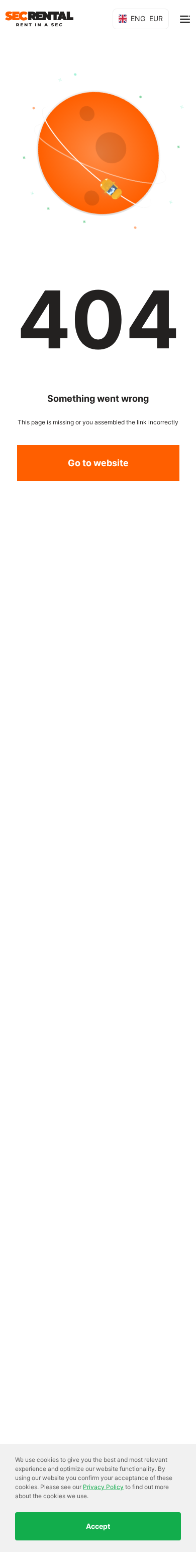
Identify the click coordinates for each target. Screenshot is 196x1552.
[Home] (39, 19)
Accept (98, 1526)
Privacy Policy (103, 1487)
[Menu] (185, 19)
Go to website (98, 463)
